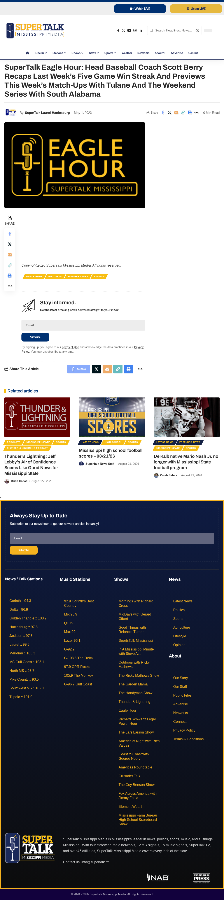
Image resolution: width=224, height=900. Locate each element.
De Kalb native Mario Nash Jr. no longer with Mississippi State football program (186, 462)
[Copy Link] (183, 112)
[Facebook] (118, 30)
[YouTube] (129, 30)
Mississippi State (38, 442)
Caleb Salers (168, 475)
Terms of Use (70, 347)
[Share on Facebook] (162, 112)
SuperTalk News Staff (100, 463)
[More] (196, 112)
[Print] (190, 112)
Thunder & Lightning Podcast (27, 448)
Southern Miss (78, 276)
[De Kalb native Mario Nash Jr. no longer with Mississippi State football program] (187, 417)
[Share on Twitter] (169, 112)
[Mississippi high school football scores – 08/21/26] (112, 417)
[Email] (176, 112)
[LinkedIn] (140, 30)
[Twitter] (123, 30)
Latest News (90, 442)
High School (113, 442)
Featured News (189, 442)
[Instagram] (135, 30)
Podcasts (55, 276)
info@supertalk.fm (95, 862)
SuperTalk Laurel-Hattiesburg (47, 112)
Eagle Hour (34, 276)
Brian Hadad (19, 481)
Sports (99, 276)
